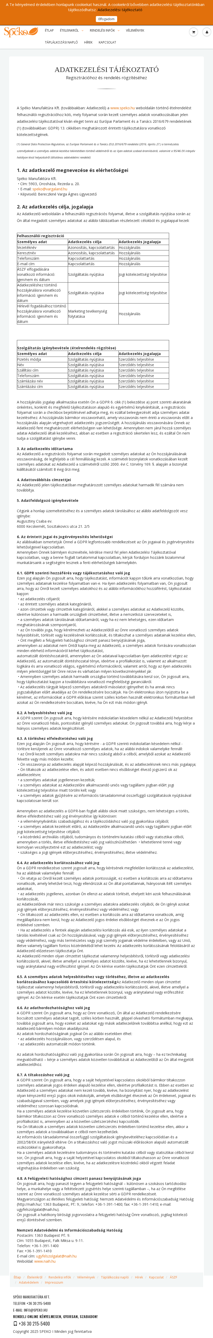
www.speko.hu (122, 107)
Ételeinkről (69, 30)
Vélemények (135, 30)
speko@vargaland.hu (49, 188)
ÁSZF (173, 1277)
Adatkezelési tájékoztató (120, 9)
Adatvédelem (29, 1282)
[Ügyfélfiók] (207, 32)
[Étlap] (193, 32)
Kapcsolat (107, 42)
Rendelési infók (103, 30)
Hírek (88, 42)
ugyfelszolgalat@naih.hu (56, 1256)
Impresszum (54, 1282)
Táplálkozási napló (61, 42)
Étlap (49, 30)
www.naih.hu (45, 1261)
